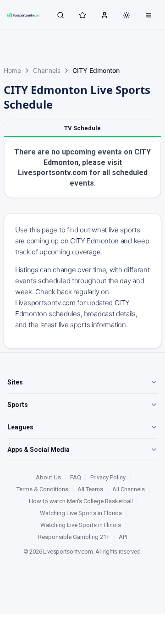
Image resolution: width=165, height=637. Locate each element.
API (123, 536)
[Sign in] (104, 14)
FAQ (75, 477)
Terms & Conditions (42, 489)
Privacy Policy (108, 477)
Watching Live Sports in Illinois (80, 525)
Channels (46, 70)
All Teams (90, 489)
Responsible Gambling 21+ (74, 536)
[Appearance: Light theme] (126, 15)
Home (12, 70)
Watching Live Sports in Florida (81, 513)
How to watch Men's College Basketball (81, 501)
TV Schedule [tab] (82, 128)
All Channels (128, 489)
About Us (48, 477)
